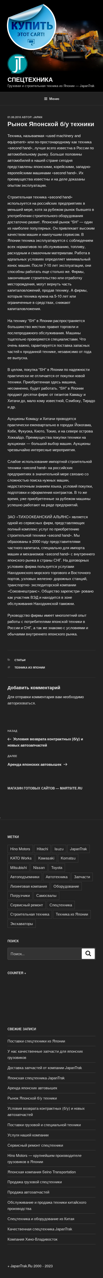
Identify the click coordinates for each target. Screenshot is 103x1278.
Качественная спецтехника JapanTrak (40, 1228)
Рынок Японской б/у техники (32, 1098)
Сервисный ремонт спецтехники (35, 1145)
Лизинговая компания (28, 886)
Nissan (39, 867)
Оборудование (66, 886)
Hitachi (42, 848)
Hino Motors (20, 848)
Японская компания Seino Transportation (42, 1171)
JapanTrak (78, 848)
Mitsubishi (18, 867)
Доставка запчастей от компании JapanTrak (45, 1067)
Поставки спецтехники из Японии (36, 1040)
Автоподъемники (24, 876)
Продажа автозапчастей (28, 1191)
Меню (54, 98)
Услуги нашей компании (28, 1134)
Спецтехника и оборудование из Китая (41, 1218)
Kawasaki (46, 857)
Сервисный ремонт (26, 904)
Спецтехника (30, 79)
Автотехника (57, 876)
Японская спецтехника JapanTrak (36, 1077)
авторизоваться (21, 702)
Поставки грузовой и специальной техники (44, 1124)
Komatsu (68, 857)
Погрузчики (20, 895)
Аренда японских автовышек (32, 1087)
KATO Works (21, 857)
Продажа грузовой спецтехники (35, 1181)
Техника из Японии (29, 667)
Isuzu (59, 848)
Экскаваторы (21, 923)
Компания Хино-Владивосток (33, 1239)
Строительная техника (29, 914)
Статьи (20, 660)
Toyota (56, 867)
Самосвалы (46, 895)
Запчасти (82, 876)
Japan (37, 117)
